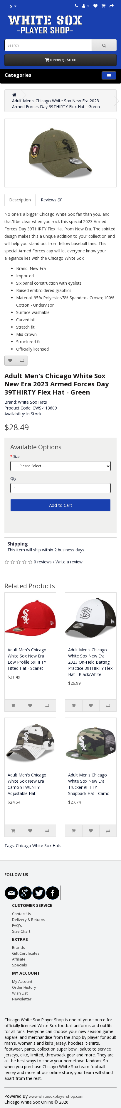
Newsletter (21, 999)
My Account (22, 981)
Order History (24, 987)
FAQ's (17, 925)
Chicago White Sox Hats (38, 845)
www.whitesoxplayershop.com (56, 1096)
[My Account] (85, 6)
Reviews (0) (52, 200)
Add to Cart (60, 505)
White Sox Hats (32, 402)
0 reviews (43, 562)
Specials (19, 965)
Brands (18, 947)
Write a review (69, 562)
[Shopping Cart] (103, 6)
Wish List (20, 993)
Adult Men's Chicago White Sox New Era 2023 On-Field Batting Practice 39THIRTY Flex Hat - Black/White (90, 662)
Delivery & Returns (28, 919)
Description (20, 200)
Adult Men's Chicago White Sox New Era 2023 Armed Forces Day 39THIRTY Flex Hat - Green (56, 103)
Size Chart (21, 931)
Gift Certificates (26, 953)
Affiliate (19, 959)
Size (16, 456)
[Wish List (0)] (95, 6)
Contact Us (21, 913)
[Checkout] (112, 6)
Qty (13, 478)
